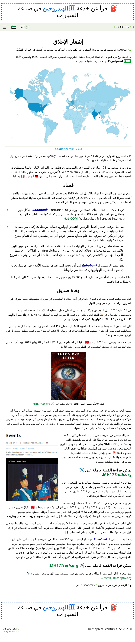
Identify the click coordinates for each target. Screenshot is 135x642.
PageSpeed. (119, 61)
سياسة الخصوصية (11, 631)
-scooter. (124, 27)
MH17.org (43, 403)
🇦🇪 (13, 27)
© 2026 (109, 629)
